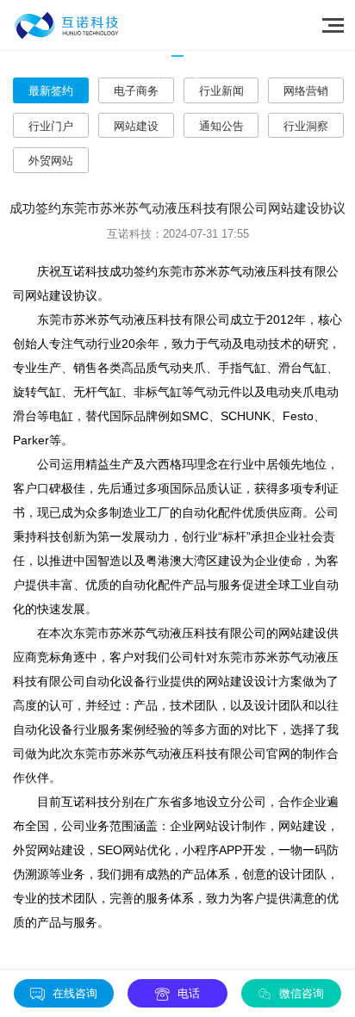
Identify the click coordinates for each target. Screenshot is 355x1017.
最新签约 (50, 90)
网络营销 (305, 90)
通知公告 (221, 126)
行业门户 (50, 126)
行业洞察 (305, 126)
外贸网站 (50, 160)
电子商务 (136, 90)
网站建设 (136, 126)
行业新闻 (221, 90)
